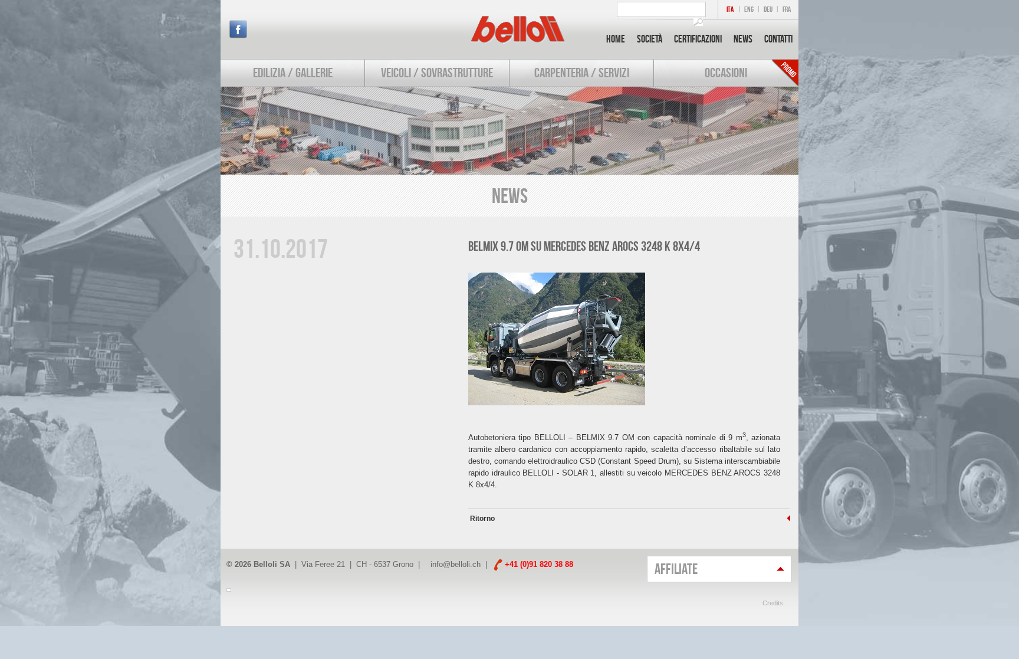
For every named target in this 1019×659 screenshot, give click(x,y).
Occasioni (726, 72)
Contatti (778, 39)
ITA (730, 9)
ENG (749, 9)
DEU (768, 9)
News (743, 39)
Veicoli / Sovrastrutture (437, 72)
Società (649, 39)
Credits (772, 602)
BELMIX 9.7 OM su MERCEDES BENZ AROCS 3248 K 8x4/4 (584, 246)
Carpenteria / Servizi (581, 72)
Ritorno (481, 518)
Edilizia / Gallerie (293, 72)
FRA (787, 9)
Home (615, 39)
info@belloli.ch (455, 564)
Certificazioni (698, 39)
